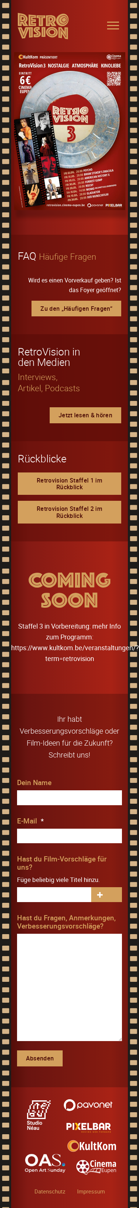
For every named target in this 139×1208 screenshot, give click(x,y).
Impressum (91, 1191)
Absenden (40, 1058)
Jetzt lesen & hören (85, 415)
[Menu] (113, 25)
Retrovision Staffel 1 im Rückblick (69, 483)
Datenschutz (49, 1191)
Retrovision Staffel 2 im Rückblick (69, 512)
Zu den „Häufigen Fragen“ (76, 308)
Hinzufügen (100, 895)
